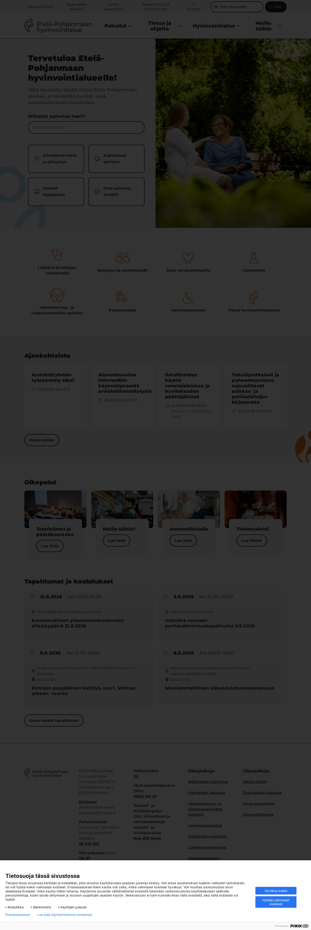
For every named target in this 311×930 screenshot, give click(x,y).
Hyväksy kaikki (276, 891)
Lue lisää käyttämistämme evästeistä (64, 915)
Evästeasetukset (17, 915)
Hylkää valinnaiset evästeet (276, 902)
